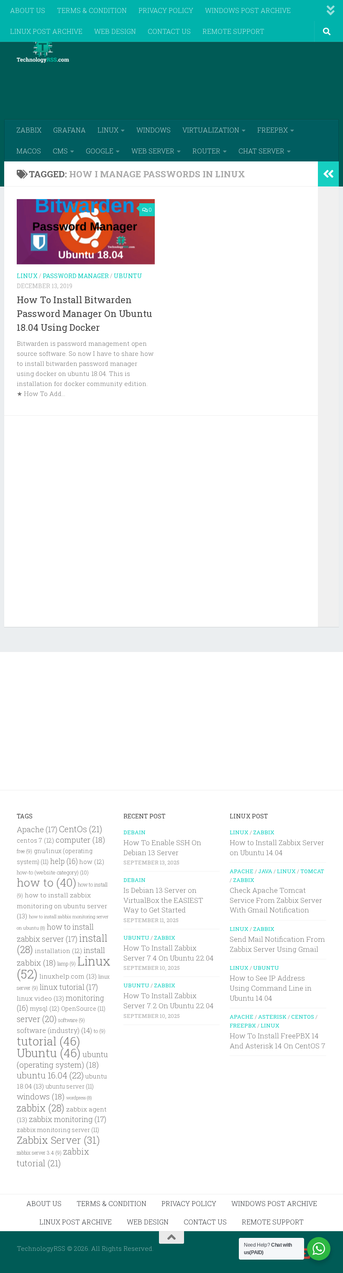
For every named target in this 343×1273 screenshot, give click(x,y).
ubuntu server (70, 1086)
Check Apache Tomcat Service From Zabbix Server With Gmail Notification (276, 900)
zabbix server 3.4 (39, 1153)
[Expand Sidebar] (328, 174)
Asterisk (272, 1016)
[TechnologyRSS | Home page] (43, 50)
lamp (66, 964)
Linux (27, 276)
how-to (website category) (53, 872)
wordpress (79, 1098)
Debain (134, 832)
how (91, 862)
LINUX (107, 129)
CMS (60, 150)
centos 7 (35, 840)
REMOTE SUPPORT (233, 31)
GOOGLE (99, 150)
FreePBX (243, 1025)
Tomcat (312, 871)
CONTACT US (169, 31)
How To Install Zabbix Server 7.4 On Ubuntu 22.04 (168, 953)
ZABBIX (28, 129)
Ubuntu (128, 276)
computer (80, 839)
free (24, 851)
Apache (37, 829)
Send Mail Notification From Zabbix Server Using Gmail (277, 944)
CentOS (302, 1016)
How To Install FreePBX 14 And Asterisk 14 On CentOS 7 (277, 1041)
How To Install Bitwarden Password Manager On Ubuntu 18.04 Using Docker (84, 313)
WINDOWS (153, 129)
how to (46, 882)
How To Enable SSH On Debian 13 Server (162, 847)
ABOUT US (27, 10)
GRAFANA (69, 129)
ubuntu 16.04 (50, 1075)
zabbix (40, 1108)
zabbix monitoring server (58, 1130)
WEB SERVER (152, 150)
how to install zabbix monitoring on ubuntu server (62, 905)
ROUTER (206, 150)
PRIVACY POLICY (165, 10)
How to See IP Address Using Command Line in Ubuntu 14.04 (271, 987)
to (99, 1031)
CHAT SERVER (261, 150)
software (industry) (54, 1030)
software (71, 1020)
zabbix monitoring (67, 1119)
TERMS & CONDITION (92, 10)
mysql (44, 1008)
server (36, 1018)
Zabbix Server (58, 1140)
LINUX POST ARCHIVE (46, 31)
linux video (40, 998)
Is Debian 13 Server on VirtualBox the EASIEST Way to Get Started (163, 900)
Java (265, 871)
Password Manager (76, 276)
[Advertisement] (174, 86)
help (64, 861)
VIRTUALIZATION (210, 129)
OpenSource (83, 1008)
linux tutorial (69, 987)
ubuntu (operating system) (62, 1059)
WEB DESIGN (115, 31)
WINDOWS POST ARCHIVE (248, 10)
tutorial (48, 1041)
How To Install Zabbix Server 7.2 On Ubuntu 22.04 (168, 1000)
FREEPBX (272, 129)
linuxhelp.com (68, 976)
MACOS (28, 150)
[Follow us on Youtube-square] (305, 1254)
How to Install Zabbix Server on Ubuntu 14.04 (277, 847)
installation (58, 951)
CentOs (80, 828)
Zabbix (164, 937)
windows (40, 1096)
